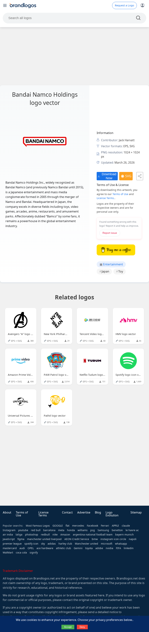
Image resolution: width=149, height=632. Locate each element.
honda (71, 530)
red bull (36, 530)
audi (22, 548)
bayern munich (124, 534)
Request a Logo (124, 5)
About (7, 512)
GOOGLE (58, 525)
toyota (89, 548)
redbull (45, 534)
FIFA (118, 548)
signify (34, 552)
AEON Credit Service (76, 539)
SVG (128, 176)
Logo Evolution (112, 514)
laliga (19, 534)
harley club (65, 543)
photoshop (31, 534)
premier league (12, 543)
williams (83, 530)
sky (43, 543)
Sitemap (136, 512)
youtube (23, 530)
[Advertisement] (74, 56)
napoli (132, 539)
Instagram (9, 530)
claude (126, 525)
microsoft (106, 543)
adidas (52, 543)
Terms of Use (120, 194)
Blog (98, 512)
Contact (67, 512)
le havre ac (132, 530)
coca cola (21, 552)
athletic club (63, 548)
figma (20, 539)
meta (61, 530)
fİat (67, 525)
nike (55, 534)
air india (8, 534)
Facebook (92, 525)
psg (92, 530)
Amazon (65, 534)
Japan (105, 271)
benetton (117, 530)
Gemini (78, 548)
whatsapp (121, 543)
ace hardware (45, 548)
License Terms (43, 514)
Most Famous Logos (38, 525)
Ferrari (105, 525)
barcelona (49, 530)
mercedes (78, 525)
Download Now (109, 176)
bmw (95, 539)
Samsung (103, 530)
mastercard (10, 548)
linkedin (129, 548)
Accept (68, 627)
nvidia (109, 548)
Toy (120, 271)
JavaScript (9, 539)
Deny (82, 627)
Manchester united (86, 543)
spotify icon (31, 543)
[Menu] (5, 5)
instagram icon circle (113, 539)
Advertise (83, 512)
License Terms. (106, 198)
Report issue (109, 233)
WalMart (8, 552)
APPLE (115, 525)
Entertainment (112, 264)
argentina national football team (92, 534)
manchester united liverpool (44, 539)
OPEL (31, 548)
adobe (99, 548)
